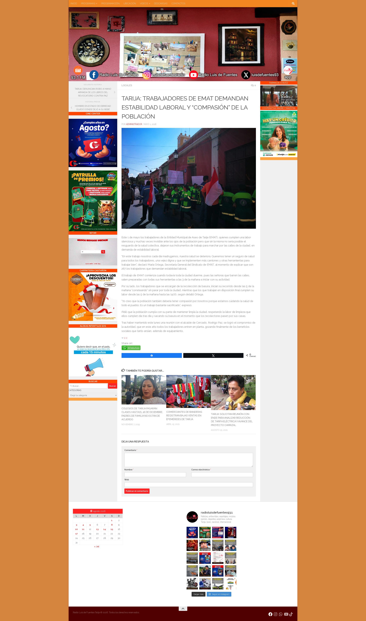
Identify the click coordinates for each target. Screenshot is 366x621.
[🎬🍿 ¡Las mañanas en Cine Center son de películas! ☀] (205, 558)
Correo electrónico (201, 470)
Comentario (130, 450)
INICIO (74, 3)
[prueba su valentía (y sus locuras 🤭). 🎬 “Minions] (230, 583)
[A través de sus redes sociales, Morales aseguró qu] (205, 571)
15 (112, 529)
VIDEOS (144, 3)
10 (76, 529)
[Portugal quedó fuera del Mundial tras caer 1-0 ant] (192, 545)
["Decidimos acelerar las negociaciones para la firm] (230, 558)
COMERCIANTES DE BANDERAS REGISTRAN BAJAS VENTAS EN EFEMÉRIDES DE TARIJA (184, 415)
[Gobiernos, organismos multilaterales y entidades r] (218, 583)
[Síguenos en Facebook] (270, 614)
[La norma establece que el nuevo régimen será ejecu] (230, 571)
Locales (127, 85)
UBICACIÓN (130, 3)
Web (126, 480)
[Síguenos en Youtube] (286, 614)
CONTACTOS (178, 3)
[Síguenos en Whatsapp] (281, 614)
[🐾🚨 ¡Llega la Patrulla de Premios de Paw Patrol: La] (205, 532)
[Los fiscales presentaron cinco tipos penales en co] (205, 545)
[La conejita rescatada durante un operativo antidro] (205, 583)
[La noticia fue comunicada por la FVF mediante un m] (192, 583)
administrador (134, 124)
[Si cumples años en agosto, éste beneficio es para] (192, 532)
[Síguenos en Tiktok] (291, 614)
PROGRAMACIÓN (110, 3)
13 (97, 529)
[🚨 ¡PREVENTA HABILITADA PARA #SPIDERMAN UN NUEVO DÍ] (230, 532)
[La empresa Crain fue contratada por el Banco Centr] (192, 558)
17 (76, 533)
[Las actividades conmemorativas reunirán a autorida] (218, 558)
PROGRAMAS (88, 3)
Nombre (129, 470)
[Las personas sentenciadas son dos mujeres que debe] (192, 571)
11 (83, 529)
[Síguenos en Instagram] (276, 614)
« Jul (96, 546)
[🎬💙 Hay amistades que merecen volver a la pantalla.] (218, 532)
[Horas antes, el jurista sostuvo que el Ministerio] (230, 545)
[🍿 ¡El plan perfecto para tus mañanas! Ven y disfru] (218, 571)
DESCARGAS (160, 3)
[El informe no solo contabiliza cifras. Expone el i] (218, 545)
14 (104, 529)
